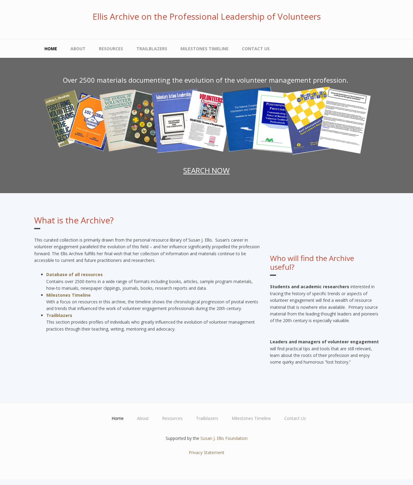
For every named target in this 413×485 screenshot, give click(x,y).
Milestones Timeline (204, 48)
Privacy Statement (206, 452)
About (78, 48)
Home (50, 48)
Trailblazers (151, 48)
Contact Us (256, 48)
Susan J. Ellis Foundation (224, 438)
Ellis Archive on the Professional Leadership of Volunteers (207, 16)
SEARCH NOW (206, 170)
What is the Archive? (74, 220)
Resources (111, 48)
